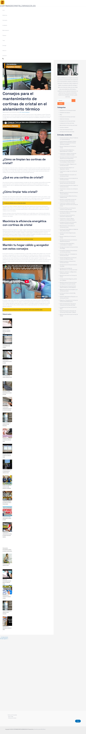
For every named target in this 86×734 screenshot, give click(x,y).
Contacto (5, 55)
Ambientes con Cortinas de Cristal (68, 110)
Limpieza (4, 35)
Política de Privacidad (12, 715)
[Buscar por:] (66, 100)
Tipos (4, 40)
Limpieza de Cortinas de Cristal (67, 123)
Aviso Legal (10, 716)
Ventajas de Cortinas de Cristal (67, 131)
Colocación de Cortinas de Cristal (67, 116)
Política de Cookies (12, 718)
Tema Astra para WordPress (39, 729)
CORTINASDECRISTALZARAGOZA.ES (18, 6)
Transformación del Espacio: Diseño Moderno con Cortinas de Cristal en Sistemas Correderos (68, 143)
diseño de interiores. (64, 119)
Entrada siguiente (4, 638)
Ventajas (4, 45)
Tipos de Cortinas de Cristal (66, 129)
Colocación (5, 20)
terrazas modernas (64, 127)
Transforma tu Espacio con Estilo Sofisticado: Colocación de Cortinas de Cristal (69, 204)
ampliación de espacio (65, 112)
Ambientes (5, 15)
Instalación (5, 25)
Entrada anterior (4, 637)
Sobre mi (4, 50)
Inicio (4, 10)
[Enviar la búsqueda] (73, 100)
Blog (61, 114)
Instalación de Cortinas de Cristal (67, 121)
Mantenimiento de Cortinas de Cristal (11, 112)
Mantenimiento (6, 30)
